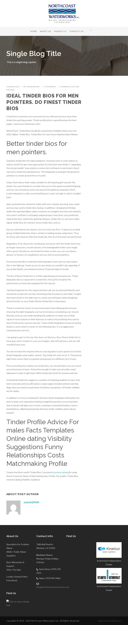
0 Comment (50, 86)
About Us (45, 31)
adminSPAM (33, 86)
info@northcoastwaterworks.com (52, 587)
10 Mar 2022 (12, 86)
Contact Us (76, 31)
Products (60, 31)
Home (33, 31)
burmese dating (60, 472)
